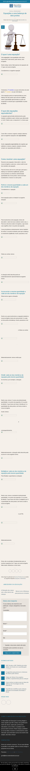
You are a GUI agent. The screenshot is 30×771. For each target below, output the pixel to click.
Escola (11, 11)
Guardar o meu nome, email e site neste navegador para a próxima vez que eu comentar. (14, 647)
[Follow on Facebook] (3, 702)
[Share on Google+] (19, 570)
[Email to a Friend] (16, 570)
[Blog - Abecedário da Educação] (15, 6)
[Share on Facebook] (10, 570)
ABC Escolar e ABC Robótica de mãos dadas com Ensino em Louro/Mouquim (16, 666)
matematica (23, 578)
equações (17, 578)
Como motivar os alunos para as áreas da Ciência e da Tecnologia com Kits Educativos (17, 684)
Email (5, 630)
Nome (5, 623)
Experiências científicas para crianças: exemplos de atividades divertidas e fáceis (16, 690)
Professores (17, 11)
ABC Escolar (10, 752)
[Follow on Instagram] (8, 702)
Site (4, 638)
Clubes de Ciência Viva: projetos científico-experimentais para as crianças (17, 677)
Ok (15, 768)
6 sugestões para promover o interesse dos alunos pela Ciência (16, 672)
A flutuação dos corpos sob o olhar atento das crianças (7, 592)
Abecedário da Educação (19, 20)
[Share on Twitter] (13, 570)
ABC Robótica (19, 752)
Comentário (6, 610)
